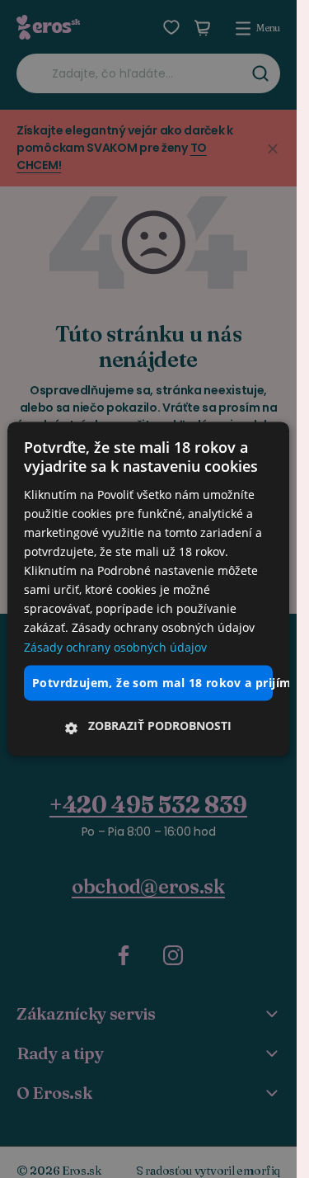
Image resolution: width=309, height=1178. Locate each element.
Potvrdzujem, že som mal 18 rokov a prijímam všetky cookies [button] (152, 682)
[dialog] (148, 589)
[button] (148, 727)
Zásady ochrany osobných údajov (115, 647)
